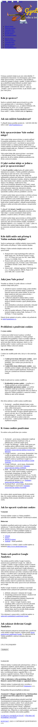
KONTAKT (5, 721)
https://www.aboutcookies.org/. (17, 546)
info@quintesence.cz (15, 125)
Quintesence (28, 686)
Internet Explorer (10, 539)
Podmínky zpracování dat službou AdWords (17, 467)
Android (7, 541)
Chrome (7, 536)
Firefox (7, 537)
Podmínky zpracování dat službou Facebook (17, 486)
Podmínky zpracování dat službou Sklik (18, 481)
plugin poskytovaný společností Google (18, 633)
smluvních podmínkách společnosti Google (14, 616)
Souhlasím (5, 649)
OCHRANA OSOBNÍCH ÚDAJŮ (12, 716)
